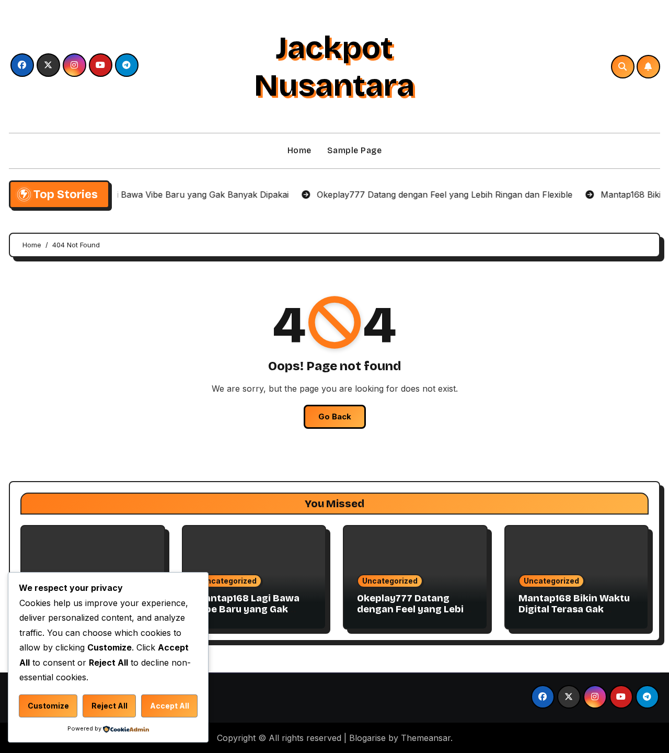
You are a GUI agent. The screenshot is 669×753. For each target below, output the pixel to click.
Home (299, 150)
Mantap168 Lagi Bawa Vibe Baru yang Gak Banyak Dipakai (247, 609)
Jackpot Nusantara (334, 66)
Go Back (334, 416)
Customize (48, 705)
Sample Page (354, 150)
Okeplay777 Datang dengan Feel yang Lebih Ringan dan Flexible (413, 609)
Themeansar (426, 738)
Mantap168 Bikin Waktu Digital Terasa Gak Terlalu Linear (574, 609)
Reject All (109, 705)
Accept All (169, 705)
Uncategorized (229, 580)
